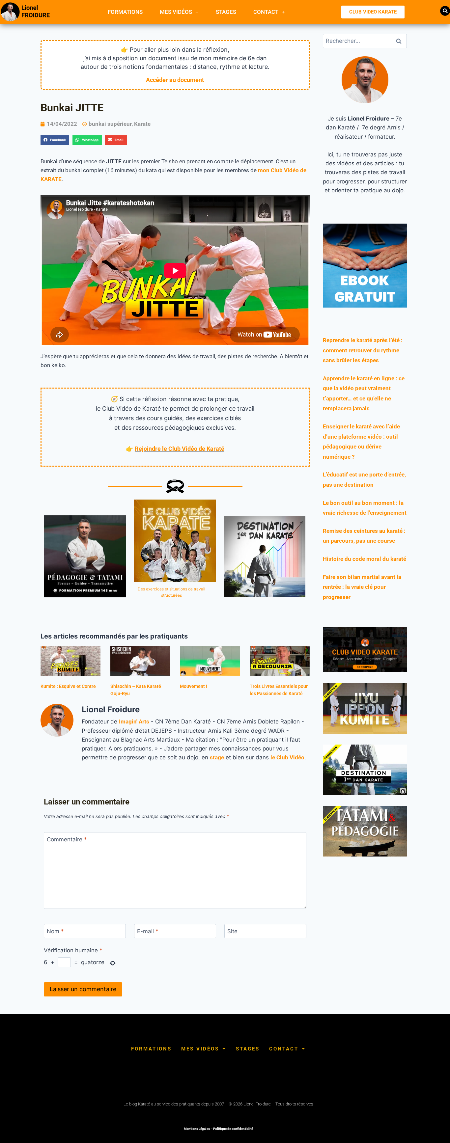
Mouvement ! (193, 686)
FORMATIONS (125, 12)
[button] (445, 11)
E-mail (147, 931)
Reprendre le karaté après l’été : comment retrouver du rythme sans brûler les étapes (363, 350)
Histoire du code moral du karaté (364, 559)
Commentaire (67, 839)
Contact (265, 12)
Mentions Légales (197, 1128)
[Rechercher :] (365, 41)
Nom (55, 931)
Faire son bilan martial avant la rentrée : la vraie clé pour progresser (362, 587)
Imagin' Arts (134, 721)
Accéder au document (175, 79)
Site (232, 931)
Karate (142, 124)
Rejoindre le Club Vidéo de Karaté (179, 448)
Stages (226, 12)
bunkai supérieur (110, 124)
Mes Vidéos (176, 12)
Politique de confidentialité (233, 1128)
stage (217, 757)
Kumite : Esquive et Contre (68, 686)
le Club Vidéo (287, 757)
